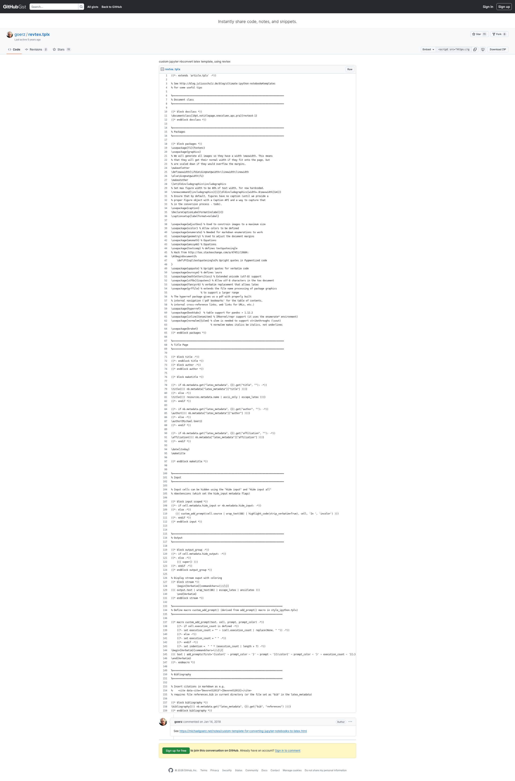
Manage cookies (292, 770)
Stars (64, 49)
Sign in (488, 7)
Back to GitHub (112, 6)
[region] (257, 393)
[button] (475, 49)
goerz (19, 34)
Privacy (214, 770)
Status (238, 770)
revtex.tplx (39, 34)
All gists (92, 6)
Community (251, 770)
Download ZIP (498, 49)
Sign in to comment (287, 750)
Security (227, 770)
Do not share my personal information (326, 770)
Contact (275, 770)
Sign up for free (176, 750)
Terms (203, 770)
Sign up (504, 7)
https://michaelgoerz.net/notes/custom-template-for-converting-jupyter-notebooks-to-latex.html (243, 731)
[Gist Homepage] (14, 6)
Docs (264, 770)
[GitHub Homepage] (170, 770)
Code (16, 49)
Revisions (38, 49)
